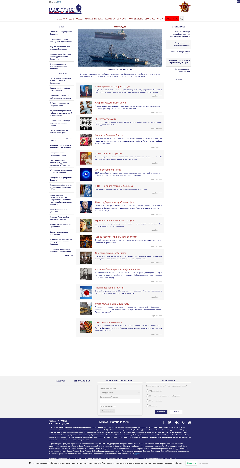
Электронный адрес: (109, 397)
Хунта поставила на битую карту (112, 304)
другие (137, 454)
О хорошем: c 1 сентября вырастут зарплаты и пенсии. (60, 123)
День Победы (76, 19)
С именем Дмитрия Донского (110, 135)
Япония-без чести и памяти (109, 287)
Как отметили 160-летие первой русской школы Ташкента (60, 56)
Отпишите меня (109, 406)
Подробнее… (204, 463)
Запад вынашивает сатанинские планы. (182, 44)
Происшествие (135, 19)
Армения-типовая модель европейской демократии (179, 61)
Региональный (155, 401)
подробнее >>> (156, 96)
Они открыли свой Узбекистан (110, 253)
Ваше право (172, 19)
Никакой (153, 406)
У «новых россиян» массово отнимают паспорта (58, 66)
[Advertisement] (64, 283)
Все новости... (68, 255)
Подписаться (107, 411)
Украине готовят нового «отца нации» (114, 220)
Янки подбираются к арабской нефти (114, 202)
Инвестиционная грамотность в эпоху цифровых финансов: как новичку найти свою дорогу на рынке (61, 199)
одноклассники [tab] (82, 381)
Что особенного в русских (108, 153)
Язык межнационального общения (164, 396)
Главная (103, 422)
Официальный (155, 391)
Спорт (160, 19)
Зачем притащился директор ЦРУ (112, 86)
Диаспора (62, 19)
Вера (100, 19)
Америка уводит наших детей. (110, 102)
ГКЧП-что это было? (105, 119)
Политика (109, 19)
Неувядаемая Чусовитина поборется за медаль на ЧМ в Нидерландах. (61, 113)
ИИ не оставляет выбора (108, 170)
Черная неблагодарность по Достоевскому (117, 269)
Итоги (176, 412)
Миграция (90, 19)
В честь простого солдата (109, 322)
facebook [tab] (60, 381)
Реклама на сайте (119, 422)
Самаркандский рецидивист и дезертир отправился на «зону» (61, 187)
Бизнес (121, 19)
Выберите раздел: (108, 388)
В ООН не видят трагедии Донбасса (114, 186)
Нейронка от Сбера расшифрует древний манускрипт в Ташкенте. (60, 162)
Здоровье (150, 19)
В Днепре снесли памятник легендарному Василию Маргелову (61, 242)
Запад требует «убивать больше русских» (117, 237)
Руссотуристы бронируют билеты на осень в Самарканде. (60, 80)
